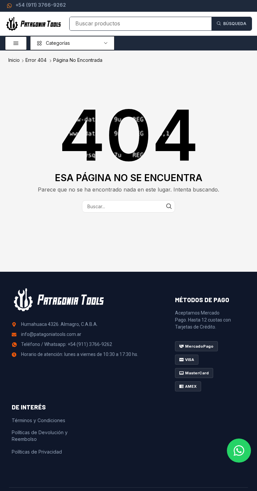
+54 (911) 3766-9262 (40, 5)
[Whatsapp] (239, 451)
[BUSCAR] (169, 206)
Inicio (14, 60)
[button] (16, 43)
